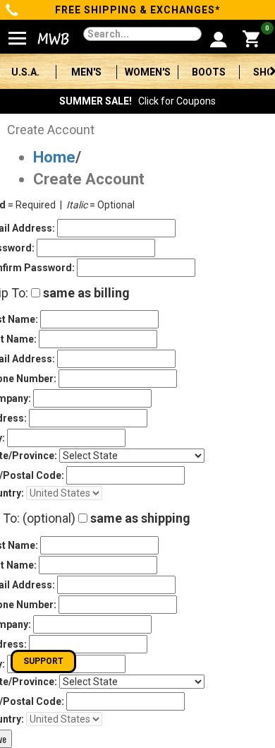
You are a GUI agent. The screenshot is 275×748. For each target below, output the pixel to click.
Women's (148, 72)
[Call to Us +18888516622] (12, 11)
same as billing (85, 292)
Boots (209, 72)
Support (43, 661)
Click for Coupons (137, 101)
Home (54, 157)
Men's (86, 72)
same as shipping (138, 518)
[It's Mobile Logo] (47, 38)
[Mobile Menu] (17, 32)
